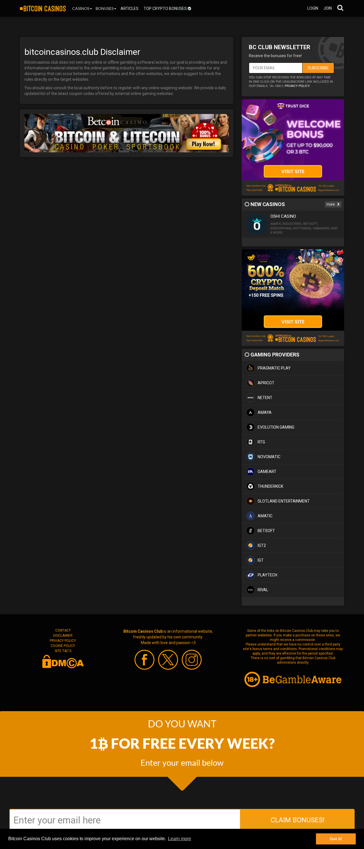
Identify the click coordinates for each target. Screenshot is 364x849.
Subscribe (318, 68)
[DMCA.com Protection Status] (63, 661)
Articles (129, 8)
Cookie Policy (63, 646)
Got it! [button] (336, 838)
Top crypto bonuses (166, 8)
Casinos (80, 8)
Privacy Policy (63, 641)
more (331, 204)
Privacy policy (297, 86)
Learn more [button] (179, 838)
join (327, 8)
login (312, 8)
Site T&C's (63, 651)
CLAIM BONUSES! (297, 820)
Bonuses (104, 8)
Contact (63, 630)
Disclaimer (63, 636)
